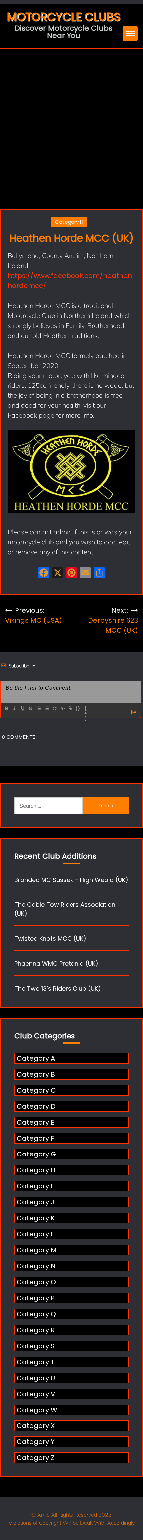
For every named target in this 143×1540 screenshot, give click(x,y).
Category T (35, 1362)
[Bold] (6, 708)
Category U (36, 1378)
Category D (36, 1106)
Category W (37, 1409)
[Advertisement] (71, 123)
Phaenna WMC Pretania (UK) (56, 963)
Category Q (36, 1314)
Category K (36, 1218)
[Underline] (22, 708)
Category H (69, 221)
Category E (35, 1122)
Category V (36, 1394)
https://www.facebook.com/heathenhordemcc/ (70, 280)
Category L (35, 1234)
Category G (36, 1154)
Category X (36, 1425)
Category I (34, 1186)
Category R (36, 1330)
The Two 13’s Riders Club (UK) (57, 988)
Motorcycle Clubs (63, 17)
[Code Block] (62, 708)
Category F (35, 1138)
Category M (37, 1250)
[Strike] (30, 708)
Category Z (35, 1457)
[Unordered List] (46, 708)
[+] (86, 709)
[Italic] (14, 708)
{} (78, 708)
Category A (36, 1058)
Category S (36, 1346)
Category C (36, 1090)
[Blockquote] (54, 708)
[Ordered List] (38, 708)
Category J (35, 1202)
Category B (36, 1074)
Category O (36, 1282)
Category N (36, 1266)
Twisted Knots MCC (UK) (50, 938)
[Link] (70, 708)
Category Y (36, 1441)
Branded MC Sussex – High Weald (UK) (71, 880)
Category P (36, 1298)
